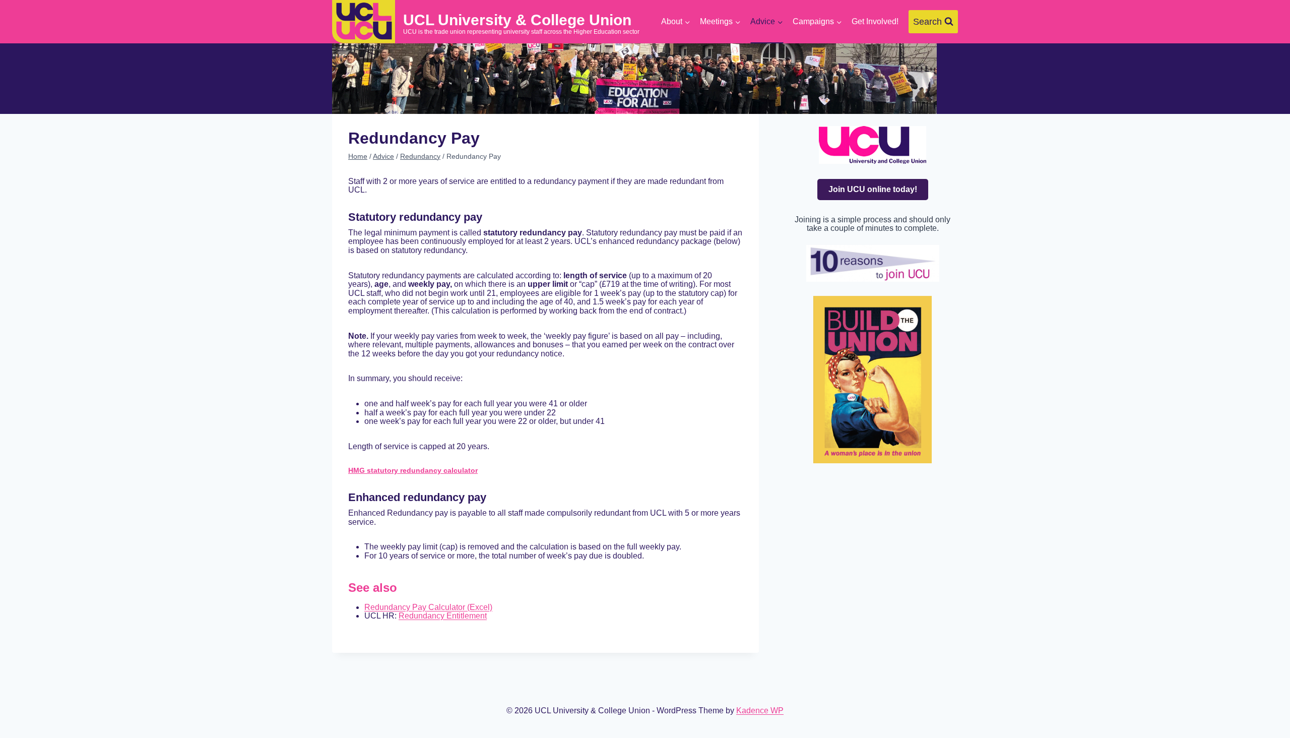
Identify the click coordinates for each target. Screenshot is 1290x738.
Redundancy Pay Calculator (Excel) (428, 607)
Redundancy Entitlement (443, 615)
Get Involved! (875, 21)
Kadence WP (760, 710)
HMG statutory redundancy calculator (413, 470)
